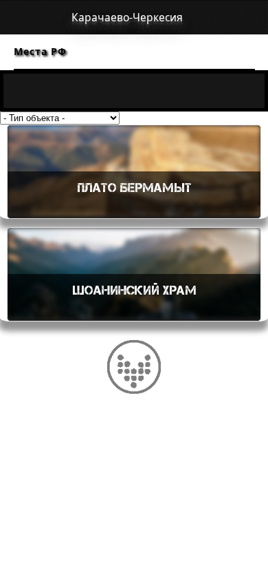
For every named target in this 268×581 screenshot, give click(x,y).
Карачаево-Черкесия (127, 17)
